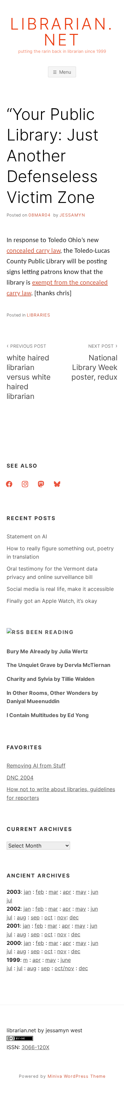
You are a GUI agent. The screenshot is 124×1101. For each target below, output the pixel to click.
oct (48, 917)
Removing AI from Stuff (36, 765)
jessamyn (72, 215)
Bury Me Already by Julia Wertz (47, 651)
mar (53, 891)
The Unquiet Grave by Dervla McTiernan (58, 665)
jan (27, 891)
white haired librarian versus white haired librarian (29, 372)
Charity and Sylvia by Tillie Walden (51, 679)
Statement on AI (27, 536)
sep (35, 917)
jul (9, 900)
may (81, 891)
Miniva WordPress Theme (76, 1076)
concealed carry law (33, 251)
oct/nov (64, 968)
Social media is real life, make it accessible (60, 589)
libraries (38, 315)
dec (74, 917)
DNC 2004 (20, 777)
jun (94, 891)
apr (67, 891)
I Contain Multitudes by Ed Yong (48, 715)
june (66, 960)
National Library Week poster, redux (94, 362)
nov (61, 917)
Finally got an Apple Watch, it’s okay (52, 600)
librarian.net (62, 32)
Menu (65, 72)
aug (21, 917)
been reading (50, 632)
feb (40, 891)
